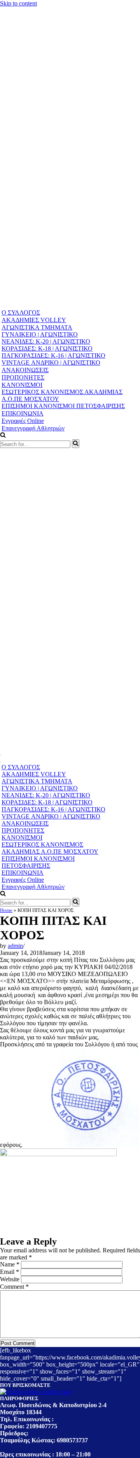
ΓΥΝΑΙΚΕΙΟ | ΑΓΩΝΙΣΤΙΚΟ (40, 334)
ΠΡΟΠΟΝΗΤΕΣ (23, 377)
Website (9, 1279)
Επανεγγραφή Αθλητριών (33, 428)
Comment (14, 1286)
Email (9, 1271)
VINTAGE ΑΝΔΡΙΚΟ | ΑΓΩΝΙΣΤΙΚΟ (51, 362)
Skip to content (18, 3)
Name (9, 1264)
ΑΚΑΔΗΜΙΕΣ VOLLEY (34, 320)
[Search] (75, 443)
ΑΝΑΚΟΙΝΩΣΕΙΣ (25, 370)
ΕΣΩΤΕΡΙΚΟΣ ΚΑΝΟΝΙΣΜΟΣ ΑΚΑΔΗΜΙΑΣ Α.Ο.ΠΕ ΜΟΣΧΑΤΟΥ (62, 395)
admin (15, 945)
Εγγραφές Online (23, 420)
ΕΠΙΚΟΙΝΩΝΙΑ (23, 413)
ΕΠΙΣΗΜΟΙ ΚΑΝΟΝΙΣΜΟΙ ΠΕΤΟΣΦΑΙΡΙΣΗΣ (63, 406)
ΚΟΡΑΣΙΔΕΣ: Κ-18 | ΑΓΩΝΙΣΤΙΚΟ (47, 348)
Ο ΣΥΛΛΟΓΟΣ (21, 312)
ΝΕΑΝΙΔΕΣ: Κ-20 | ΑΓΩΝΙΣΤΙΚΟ (46, 341)
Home (6, 910)
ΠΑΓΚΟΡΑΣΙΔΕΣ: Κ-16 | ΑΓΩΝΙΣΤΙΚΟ (53, 355)
